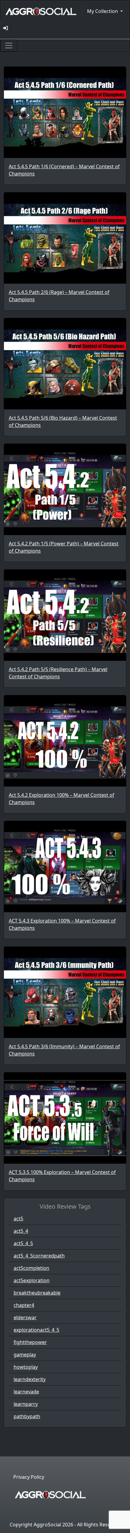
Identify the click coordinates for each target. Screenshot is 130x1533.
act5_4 (21, 1231)
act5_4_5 (23, 1243)
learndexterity (30, 1379)
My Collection (103, 11)
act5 (18, 1218)
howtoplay (26, 1367)
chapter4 (24, 1305)
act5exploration (32, 1280)
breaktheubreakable (37, 1292)
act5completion (31, 1268)
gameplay (25, 1354)
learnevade (26, 1391)
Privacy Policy (28, 1477)
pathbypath (27, 1416)
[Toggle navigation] (8, 45)
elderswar (25, 1317)
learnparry (26, 1404)
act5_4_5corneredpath (39, 1255)
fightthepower (30, 1342)
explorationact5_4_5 (36, 1329)
